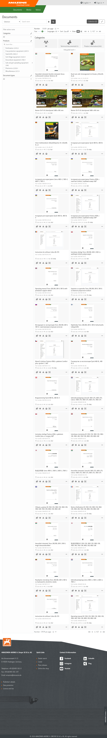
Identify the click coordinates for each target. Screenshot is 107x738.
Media (28, 9)
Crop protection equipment (17, 51)
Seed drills (11, 54)
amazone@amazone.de (13, 675)
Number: (37, 28)
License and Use (8, 688)
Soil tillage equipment (15, 57)
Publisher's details (9, 682)
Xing (89, 663)
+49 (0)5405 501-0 (15, 668)
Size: (35, 31)
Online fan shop (43, 668)
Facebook (68, 658)
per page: (51, 28)
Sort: (61, 31)
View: (74, 31)
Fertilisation (12, 48)
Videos (38, 9)
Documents (17, 9)
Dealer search (42, 658)
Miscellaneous (12, 71)
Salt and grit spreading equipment (17, 64)
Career (40, 662)
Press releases (42, 665)
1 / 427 (92, 31)
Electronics (11, 68)
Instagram (68, 663)
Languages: (51, 31)
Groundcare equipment (15, 60)
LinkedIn (91, 658)
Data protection (8, 685)
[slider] (42, 31)
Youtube (67, 668)
